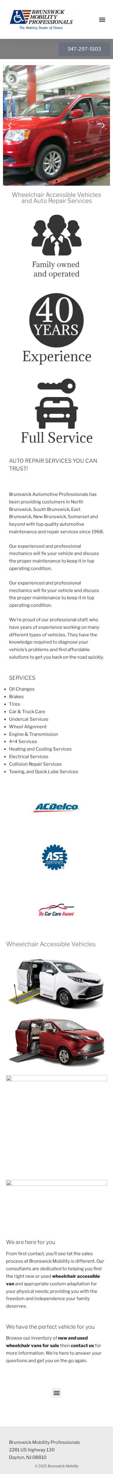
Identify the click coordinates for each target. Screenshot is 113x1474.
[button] (102, 19)
